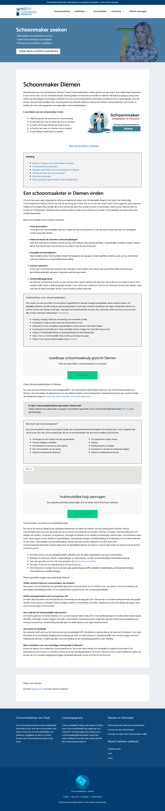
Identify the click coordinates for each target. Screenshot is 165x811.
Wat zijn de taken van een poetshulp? (48, 173)
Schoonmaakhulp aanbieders (45, 166)
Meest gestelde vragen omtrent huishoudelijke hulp (55, 180)
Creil (110, 753)
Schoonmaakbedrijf (78, 791)
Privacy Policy (96, 796)
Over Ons (75, 796)
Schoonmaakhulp (62, 11)
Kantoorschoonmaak (41, 176)
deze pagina (80, 732)
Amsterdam (76, 396)
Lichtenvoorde (114, 749)
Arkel (110, 758)
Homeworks (63, 313)
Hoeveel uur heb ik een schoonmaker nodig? (127, 734)
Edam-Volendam (63, 396)
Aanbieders (80, 11)
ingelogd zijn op (37, 689)
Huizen (88, 396)
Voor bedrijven (100, 11)
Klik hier (126, 409)
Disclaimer (85, 796)
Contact (66, 796)
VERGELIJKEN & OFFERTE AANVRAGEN (38, 51)
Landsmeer (50, 396)
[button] (84, 146)
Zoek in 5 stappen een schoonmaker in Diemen (53, 163)
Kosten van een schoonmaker (121, 730)
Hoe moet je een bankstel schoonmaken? (126, 725)
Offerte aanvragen (138, 11)
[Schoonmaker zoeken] (26, 11)
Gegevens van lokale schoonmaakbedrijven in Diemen (55, 170)
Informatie (116, 11)
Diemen (73, 339)
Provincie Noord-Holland (85, 561)
